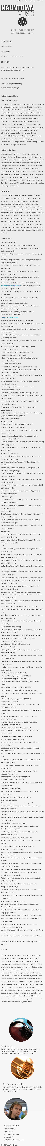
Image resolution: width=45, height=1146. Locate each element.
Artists (31, 33)
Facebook (40, 1)
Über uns (25, 1)
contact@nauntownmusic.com (11, 286)
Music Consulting (18, 33)
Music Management (26, 30)
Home (13, 30)
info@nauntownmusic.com (9, 318)
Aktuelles (18, 1)
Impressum (32, 1)
